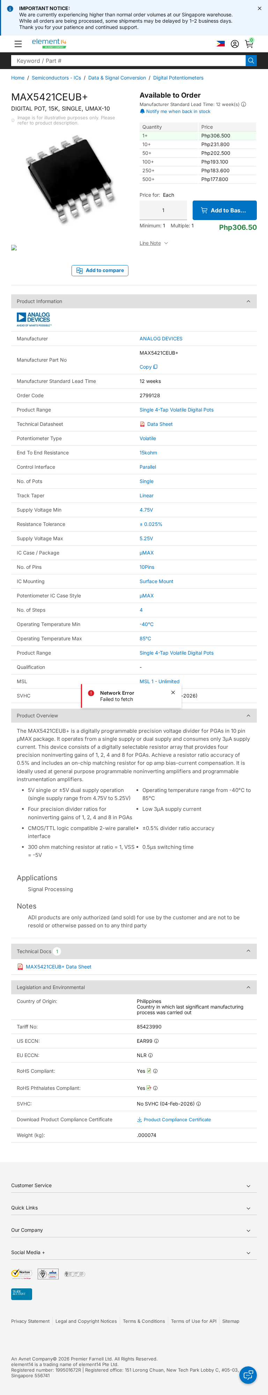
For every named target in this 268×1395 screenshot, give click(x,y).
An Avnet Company (32, 1359)
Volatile (148, 438)
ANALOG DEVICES (161, 338)
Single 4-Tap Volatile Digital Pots (177, 410)
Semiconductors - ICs (56, 78)
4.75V (146, 510)
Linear (147, 495)
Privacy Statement (30, 1321)
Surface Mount (156, 581)
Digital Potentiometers (178, 78)
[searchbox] (128, 60)
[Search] (251, 60)
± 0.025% (151, 524)
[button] (18, 44)
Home (17, 78)
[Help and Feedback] (248, 1375)
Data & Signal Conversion (117, 78)
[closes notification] (259, 8)
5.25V (146, 538)
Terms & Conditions (144, 1321)
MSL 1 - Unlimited (160, 681)
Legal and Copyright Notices (86, 1321)
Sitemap (230, 1321)
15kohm (148, 452)
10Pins (147, 567)
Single (147, 481)
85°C (145, 638)
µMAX (147, 553)
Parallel (148, 467)
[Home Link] (62, 44)
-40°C (147, 624)
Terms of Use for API (193, 1321)
